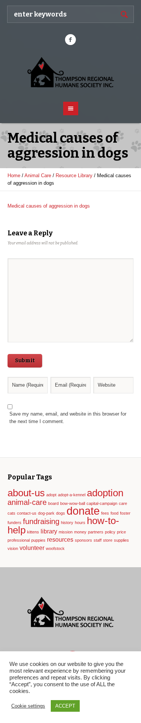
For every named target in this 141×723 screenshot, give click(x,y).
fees (105, 513)
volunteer (32, 547)
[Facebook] (70, 39)
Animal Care (37, 175)
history (67, 522)
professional (19, 540)
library (49, 531)
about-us (26, 493)
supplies (121, 540)
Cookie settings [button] (28, 706)
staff (98, 540)
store (107, 540)
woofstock (55, 548)
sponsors (83, 540)
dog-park (46, 513)
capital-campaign (101, 503)
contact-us (26, 513)
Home (14, 175)
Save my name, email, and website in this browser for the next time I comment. (67, 417)
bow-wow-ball (72, 503)
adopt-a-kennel (71, 495)
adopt (51, 495)
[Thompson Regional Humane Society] (70, 73)
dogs (60, 513)
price (121, 532)
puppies (38, 540)
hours (80, 522)
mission (66, 532)
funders (14, 522)
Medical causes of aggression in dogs (49, 206)
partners (95, 532)
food (114, 513)
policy (110, 532)
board (53, 503)
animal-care (27, 502)
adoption (105, 493)
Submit (25, 360)
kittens (33, 532)
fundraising (41, 521)
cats (11, 513)
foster (125, 513)
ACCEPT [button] (65, 706)
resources (60, 539)
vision (13, 548)
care (123, 503)
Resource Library (74, 175)
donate (83, 511)
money (80, 532)
